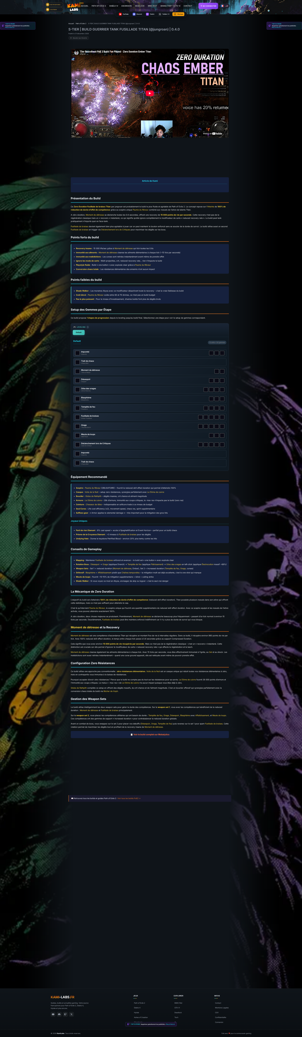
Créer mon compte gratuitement (149, 932)
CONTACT (188, 6)
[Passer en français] (222, 6)
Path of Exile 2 (139, 1003)
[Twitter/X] (71, 1014)
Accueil (84, 6)
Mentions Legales (222, 1008)
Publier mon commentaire (150, 969)
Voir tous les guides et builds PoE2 (87, 814)
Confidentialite (220, 1017)
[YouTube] (53, 1014)
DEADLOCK (140, 6)
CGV (217, 1012)
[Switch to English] (227, 6)
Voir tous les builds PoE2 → (129, 798)
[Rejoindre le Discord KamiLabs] (69, 974)
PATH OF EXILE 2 (99, 6)
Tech (176, 1017)
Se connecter (209, 6)
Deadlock (178, 1012)
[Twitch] (65, 1014)
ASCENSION (126, 6)
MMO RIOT (152, 6)
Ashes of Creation (141, 1017)
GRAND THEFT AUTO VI (170, 6)
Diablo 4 (137, 1008)
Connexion (219, 1022)
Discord (107, 974)
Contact (218, 1003)
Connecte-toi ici (156, 939)
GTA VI (177, 1008)
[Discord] (59, 1014)
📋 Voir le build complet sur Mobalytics (149, 734)
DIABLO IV (113, 6)
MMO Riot (178, 1003)
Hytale (136, 1012)
